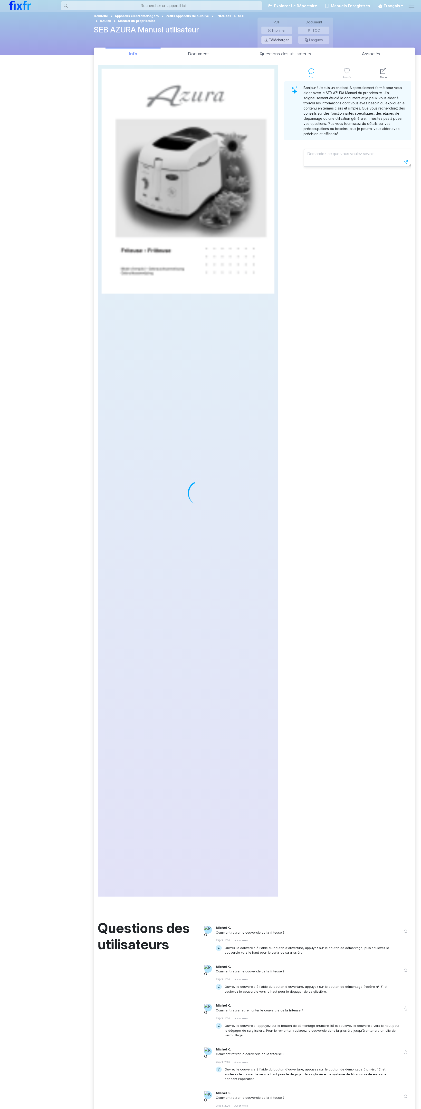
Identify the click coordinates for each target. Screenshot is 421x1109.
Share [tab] (383, 77)
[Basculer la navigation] (411, 5)
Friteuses (223, 16)
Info (133, 53)
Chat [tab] (311, 77)
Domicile (101, 16)
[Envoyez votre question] (406, 162)
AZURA (105, 21)
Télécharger (278, 40)
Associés (371, 53)
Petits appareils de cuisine (187, 16)
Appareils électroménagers (137, 16)
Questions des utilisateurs (285, 53)
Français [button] (391, 5)
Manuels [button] (350, 5)
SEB (241, 16)
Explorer (295, 5)
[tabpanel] (347, 489)
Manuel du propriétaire (136, 21)
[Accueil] (20, 5)
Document (198, 53)
